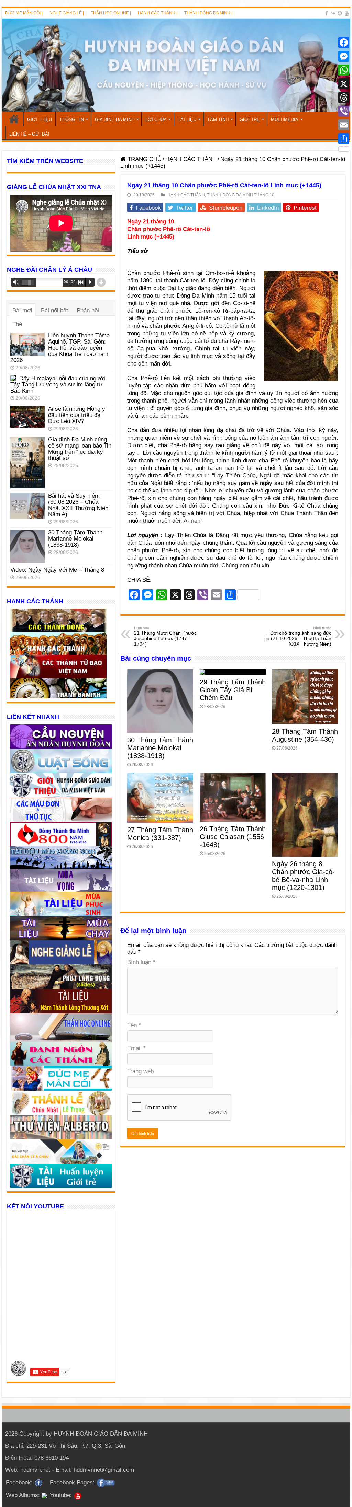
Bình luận (141, 962)
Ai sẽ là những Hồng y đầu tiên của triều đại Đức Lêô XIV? (76, 415)
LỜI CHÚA (156, 119)
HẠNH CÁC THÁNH (191, 159)
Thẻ (17, 324)
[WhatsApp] (344, 70)
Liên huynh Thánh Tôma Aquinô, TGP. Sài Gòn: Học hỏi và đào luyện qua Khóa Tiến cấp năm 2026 (60, 347)
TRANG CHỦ (14, 119)
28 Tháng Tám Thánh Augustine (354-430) (305, 735)
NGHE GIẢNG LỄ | (67, 13)
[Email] (344, 125)
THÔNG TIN (71, 119)
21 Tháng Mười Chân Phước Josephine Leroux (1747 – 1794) (165, 636)
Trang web (140, 1071)
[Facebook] (326, 13)
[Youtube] (347, 13)
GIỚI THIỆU (39, 119)
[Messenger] (344, 56)
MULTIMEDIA (284, 119)
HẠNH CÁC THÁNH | (157, 13)
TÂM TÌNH (218, 119)
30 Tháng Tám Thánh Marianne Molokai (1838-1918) (160, 748)
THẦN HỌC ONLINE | (111, 13)
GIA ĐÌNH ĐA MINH (114, 119)
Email (136, 1048)
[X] (344, 84)
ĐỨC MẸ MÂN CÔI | (24, 13)
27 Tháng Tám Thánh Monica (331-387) (160, 834)
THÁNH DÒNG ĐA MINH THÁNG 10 (240, 195)
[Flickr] (333, 13)
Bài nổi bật (54, 310)
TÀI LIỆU (187, 119)
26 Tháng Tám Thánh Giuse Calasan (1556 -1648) (233, 836)
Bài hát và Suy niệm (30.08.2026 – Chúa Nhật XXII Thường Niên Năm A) (78, 505)
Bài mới (22, 310)
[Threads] (344, 97)
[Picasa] (340, 13)
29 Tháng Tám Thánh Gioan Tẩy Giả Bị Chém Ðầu (233, 690)
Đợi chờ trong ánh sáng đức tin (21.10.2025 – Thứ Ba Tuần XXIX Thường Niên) (297, 636)
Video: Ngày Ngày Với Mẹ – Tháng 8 (57, 570)
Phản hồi (88, 310)
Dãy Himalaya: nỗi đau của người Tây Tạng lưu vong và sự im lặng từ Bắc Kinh (57, 384)
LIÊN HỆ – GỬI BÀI (29, 134)
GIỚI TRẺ (250, 119)
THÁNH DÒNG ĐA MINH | (208, 13)
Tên (134, 1025)
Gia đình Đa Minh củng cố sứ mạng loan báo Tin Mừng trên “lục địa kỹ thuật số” (79, 448)
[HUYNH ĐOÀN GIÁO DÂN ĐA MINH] (176, 65)
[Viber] (344, 111)
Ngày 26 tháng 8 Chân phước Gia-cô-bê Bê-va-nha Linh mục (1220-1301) (303, 875)
